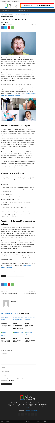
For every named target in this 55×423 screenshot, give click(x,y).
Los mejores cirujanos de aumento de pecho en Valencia (28, 294)
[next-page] (4, 344)
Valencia (7, 10)
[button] (52, 10)
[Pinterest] (9, 27)
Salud (11, 10)
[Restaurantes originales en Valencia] (30, 335)
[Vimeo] (51, 1)
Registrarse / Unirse (15, 1)
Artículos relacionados (9, 313)
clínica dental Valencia (11, 275)
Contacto (49, 421)
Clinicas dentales (20, 275)
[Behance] (44, 1)
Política (15, 10)
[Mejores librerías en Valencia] (18, 335)
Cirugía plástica (4, 323)
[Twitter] (49, 1)
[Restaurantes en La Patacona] (30, 320)
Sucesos (29, 10)
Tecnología (20, 10)
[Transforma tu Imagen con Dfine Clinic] (6, 320)
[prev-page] (2, 344)
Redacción (5, 24)
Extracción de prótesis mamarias (9, 293)
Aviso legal (34, 421)
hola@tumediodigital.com (31, 410)
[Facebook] (46, 1)
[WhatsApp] (12, 27)
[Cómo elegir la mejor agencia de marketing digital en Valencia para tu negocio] (18, 320)
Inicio (2, 14)
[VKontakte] (53, 1)
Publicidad (28, 421)
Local (3, 10)
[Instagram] (48, 1)
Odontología (10, 14)
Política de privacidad (41, 421)
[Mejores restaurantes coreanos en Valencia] (6, 335)
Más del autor (24, 313)
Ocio (25, 10)
